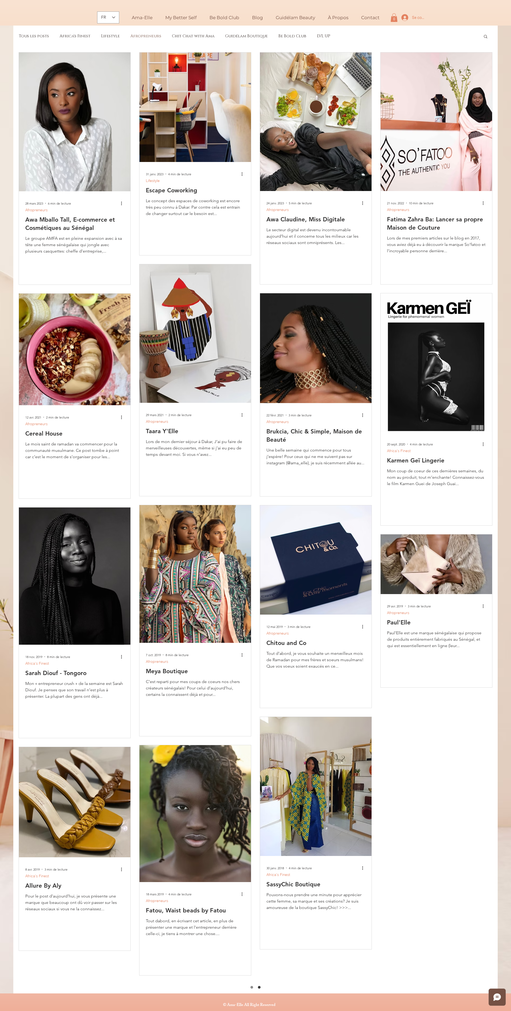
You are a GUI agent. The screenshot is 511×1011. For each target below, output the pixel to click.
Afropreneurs (145, 36)
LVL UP (323, 36)
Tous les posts (34, 36)
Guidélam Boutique (246, 36)
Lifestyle (110, 36)
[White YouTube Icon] (255, 1005)
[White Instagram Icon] (245, 1005)
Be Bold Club (292, 36)
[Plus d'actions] (123, 203)
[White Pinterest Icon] (266, 1005)
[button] (257, 17)
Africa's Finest (75, 36)
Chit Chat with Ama (193, 36)
